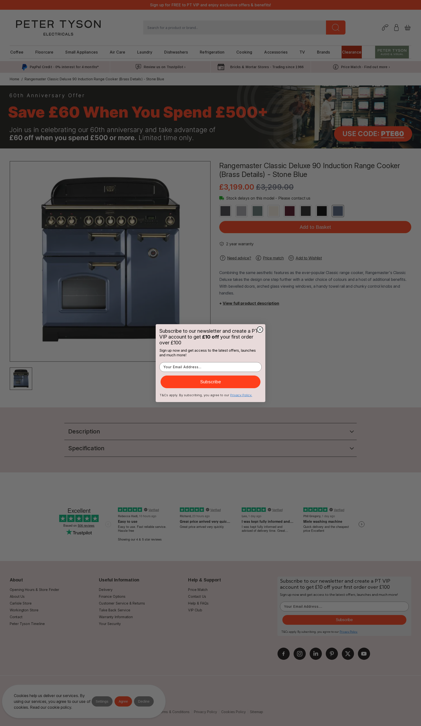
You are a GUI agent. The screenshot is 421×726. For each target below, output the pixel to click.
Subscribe (210, 381)
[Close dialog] (260, 329)
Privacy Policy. (241, 395)
